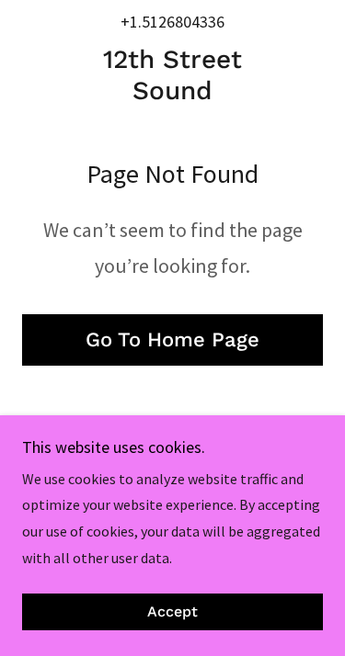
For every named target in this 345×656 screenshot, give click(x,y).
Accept (172, 612)
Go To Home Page (172, 339)
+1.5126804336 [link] (172, 21)
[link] (172, 75)
